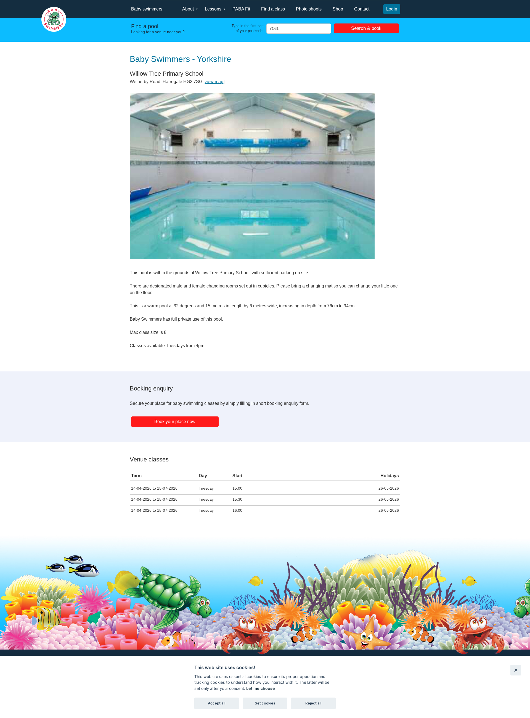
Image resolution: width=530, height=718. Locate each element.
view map (214, 81)
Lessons (213, 9)
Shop (338, 9)
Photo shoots (309, 9)
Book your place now (174, 421)
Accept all (216, 703)
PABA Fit (241, 9)
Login (391, 9)
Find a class (273, 9)
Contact (361, 9)
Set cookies (265, 703)
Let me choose (260, 688)
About (188, 9)
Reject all (313, 703)
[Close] (515, 670)
